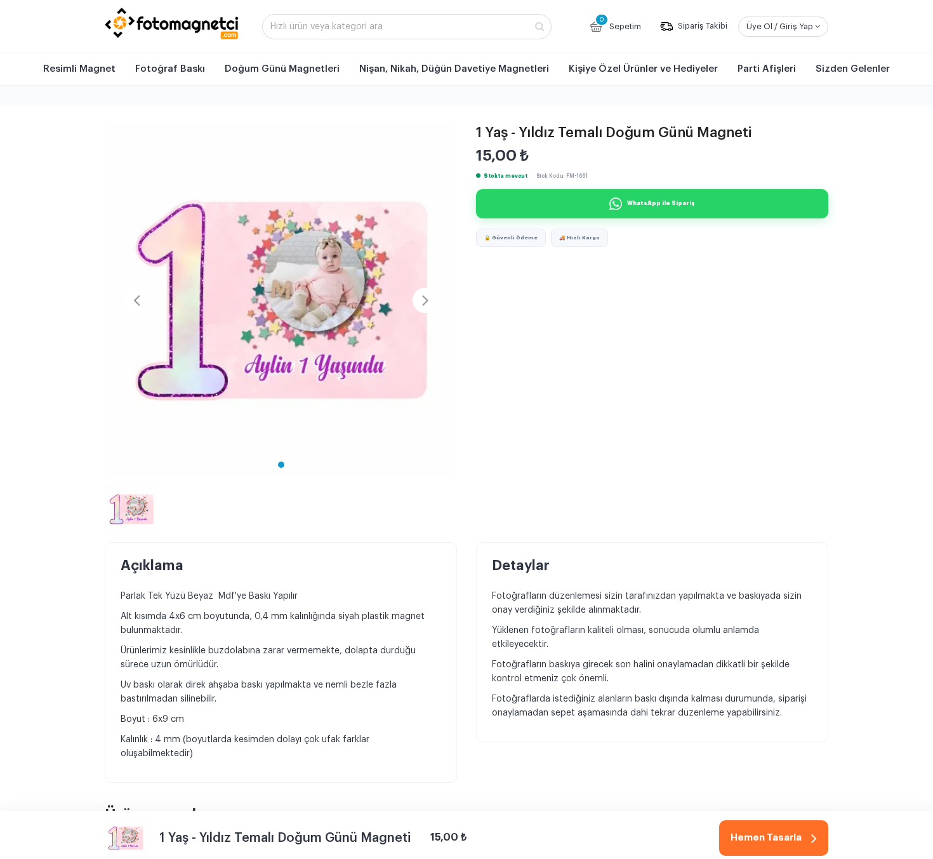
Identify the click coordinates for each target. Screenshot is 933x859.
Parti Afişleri (767, 69)
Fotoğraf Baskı (170, 69)
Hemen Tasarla (766, 837)
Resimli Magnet (79, 69)
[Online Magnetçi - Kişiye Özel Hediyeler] (171, 23)
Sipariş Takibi (701, 26)
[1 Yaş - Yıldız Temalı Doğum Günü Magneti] (281, 300)
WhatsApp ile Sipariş (661, 203)
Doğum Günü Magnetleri (282, 69)
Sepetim (620, 23)
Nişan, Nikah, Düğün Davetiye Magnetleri (454, 69)
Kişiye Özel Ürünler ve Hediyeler (643, 69)
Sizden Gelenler (853, 69)
